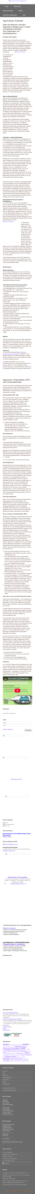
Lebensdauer (12, 1053)
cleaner (18, 1046)
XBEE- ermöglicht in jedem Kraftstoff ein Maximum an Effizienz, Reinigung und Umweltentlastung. (15, 1181)
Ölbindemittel (5, 1134)
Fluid (8, 1051)
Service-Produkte (6, 1112)
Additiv (26, 1044)
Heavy (29, 1051)
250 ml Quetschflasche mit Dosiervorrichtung (15, 353)
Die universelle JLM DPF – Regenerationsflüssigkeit (14, 1184)
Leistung (18, 1053)
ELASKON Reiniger (7, 1127)
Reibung (23, 1057)
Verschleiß (19, 1060)
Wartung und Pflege (8, 10)
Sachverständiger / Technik (8, 1088)
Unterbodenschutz (6, 1126)
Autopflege (4, 1099)
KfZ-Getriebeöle (6, 1109)
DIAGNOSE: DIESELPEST (8, 1178)
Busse (13, 1047)
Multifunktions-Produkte (8, 1129)
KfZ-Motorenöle (6, 1107)
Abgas (6, 1044)
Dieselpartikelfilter (11, 1048)
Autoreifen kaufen (7, 1026)
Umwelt (14, 1060)
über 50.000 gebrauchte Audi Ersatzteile (12, 1019)
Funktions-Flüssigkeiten (8, 1110)
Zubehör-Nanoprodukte (7, 1104)
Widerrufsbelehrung (6, 1077)
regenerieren (19, 1057)
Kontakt (4, 1081)
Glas (27, 1051)
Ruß (11, 1059)
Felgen (4, 1028)
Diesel (24, 1047)
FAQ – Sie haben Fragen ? (8, 1160)
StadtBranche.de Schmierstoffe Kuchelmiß (12, 1141)
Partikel (22, 1055)
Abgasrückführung (13, 1044)
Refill (4, 1057)
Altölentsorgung (6, 1084)
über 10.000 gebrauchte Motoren (10, 1012)
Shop (24, 15)
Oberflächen (17, 1055)
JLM (4, 1053)
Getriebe (23, 1051)
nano (7, 1055)
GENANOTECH (14, 1051)
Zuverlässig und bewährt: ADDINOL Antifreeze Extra (14, 1173)
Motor (27, 1052)
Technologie (6, 1061)
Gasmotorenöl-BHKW (7, 1114)
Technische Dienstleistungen (9, 1090)
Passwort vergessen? (8, 729)
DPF (23, 1048)
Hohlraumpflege (6, 1130)
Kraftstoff (8, 1053)
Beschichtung (8, 1047)
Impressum (5, 1071)
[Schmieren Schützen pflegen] (17, 1)
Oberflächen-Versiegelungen (10, 15)
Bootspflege (5, 1101)
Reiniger (6, 1058)
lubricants (22, 1053)
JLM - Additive (5, 1138)
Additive (21, 10)
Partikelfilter (28, 1055)
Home (6, 6)
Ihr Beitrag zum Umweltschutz (9, 1158)
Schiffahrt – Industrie (7, 1156)
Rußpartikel (18, 1059)
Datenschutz (5, 1075)
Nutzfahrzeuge (12, 1055)
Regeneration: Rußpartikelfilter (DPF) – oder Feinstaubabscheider (17, 381)
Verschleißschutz (24, 1060)
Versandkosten (5, 1079)
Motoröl (4, 1055)
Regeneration (11, 1056)
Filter (4, 1051)
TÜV (11, 1061)
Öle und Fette (17, 6)
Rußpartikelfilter (26, 1059)
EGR (29, 1049)
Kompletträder (6, 1030)
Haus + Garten (5, 1103)
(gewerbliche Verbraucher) (9, 850)
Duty (27, 1049)
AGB (3, 1073)
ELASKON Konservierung (8, 1124)
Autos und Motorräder (7, 1152)
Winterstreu (5, 1135)
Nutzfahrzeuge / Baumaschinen (9, 1154)
